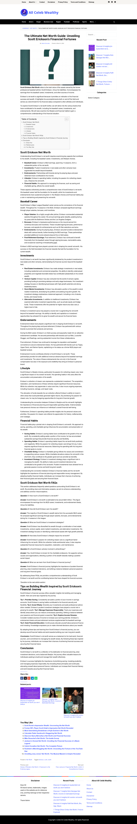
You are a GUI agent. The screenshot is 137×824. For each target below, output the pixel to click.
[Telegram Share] (32, 678)
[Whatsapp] (35, 678)
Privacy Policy (92, 799)
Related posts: (30, 145)
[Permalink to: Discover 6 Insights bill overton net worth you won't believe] (74, 700)
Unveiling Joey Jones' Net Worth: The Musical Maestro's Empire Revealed (52, 754)
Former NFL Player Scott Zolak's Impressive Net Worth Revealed (48, 728)
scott (45, 760)
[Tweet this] (25, 678)
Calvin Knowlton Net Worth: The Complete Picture (43, 746)
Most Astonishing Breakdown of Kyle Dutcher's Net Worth (46, 730)
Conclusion (26, 140)
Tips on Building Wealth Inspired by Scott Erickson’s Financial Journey (45, 138)
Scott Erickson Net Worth (31, 122)
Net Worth (29, 760)
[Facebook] (108, 2)
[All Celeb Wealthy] (39, 12)
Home (89, 785)
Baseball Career (30, 124)
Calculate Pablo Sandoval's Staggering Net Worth (43, 733)
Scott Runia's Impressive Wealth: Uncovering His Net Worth (47, 725)
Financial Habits (30, 133)
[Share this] (21, 678)
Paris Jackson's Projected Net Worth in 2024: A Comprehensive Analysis (70, 767)
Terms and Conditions (94, 803)
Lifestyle (28, 131)
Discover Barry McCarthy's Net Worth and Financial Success (47, 736)
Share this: (29, 143)
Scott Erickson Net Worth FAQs (33, 135)
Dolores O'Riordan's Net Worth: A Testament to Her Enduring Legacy (35, 767)
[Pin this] (28, 678)
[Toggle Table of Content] (65, 119)
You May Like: (30, 147)
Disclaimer (90, 796)
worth (49, 760)
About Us (90, 788)
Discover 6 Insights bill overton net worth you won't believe (73, 716)
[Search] (114, 21)
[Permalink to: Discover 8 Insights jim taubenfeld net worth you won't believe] (30, 693)
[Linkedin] (115, 2)
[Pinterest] (112, 2)
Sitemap (89, 806)
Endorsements (30, 129)
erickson (41, 760)
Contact (89, 792)
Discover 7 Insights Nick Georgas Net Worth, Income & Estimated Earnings (51, 701)
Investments (29, 126)
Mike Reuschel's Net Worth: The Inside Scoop (41, 738)
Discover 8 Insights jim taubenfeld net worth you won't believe (30, 702)
